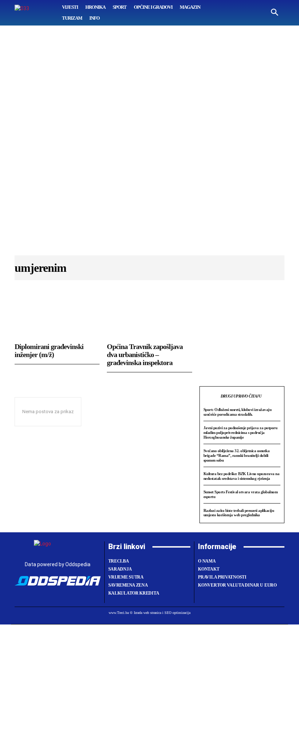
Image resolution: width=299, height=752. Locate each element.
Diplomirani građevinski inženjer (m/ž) (49, 350)
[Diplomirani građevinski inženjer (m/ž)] (57, 314)
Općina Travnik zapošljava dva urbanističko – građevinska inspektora (145, 354)
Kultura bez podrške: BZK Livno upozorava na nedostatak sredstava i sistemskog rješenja (241, 476)
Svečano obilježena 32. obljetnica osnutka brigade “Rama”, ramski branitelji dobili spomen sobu (236, 455)
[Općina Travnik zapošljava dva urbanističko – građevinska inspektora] (149, 314)
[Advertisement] (149, 144)
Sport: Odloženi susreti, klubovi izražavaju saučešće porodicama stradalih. (237, 411)
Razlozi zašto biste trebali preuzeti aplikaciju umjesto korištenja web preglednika (238, 512)
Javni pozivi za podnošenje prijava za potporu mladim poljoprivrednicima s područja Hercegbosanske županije (240, 432)
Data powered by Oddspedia (57, 564)
